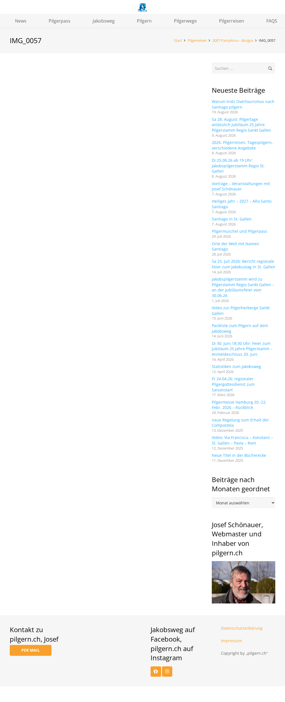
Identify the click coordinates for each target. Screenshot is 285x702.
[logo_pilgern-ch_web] (143, 7)
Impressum (231, 640)
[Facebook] (156, 671)
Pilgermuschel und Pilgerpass (239, 231)
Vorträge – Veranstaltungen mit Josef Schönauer (241, 186)
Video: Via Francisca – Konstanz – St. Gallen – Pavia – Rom (242, 440)
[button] (30, 20)
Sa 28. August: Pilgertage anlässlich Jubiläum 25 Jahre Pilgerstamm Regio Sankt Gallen (241, 125)
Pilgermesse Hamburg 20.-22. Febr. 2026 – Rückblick (239, 404)
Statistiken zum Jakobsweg (236, 366)
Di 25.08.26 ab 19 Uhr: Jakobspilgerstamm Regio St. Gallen (238, 166)
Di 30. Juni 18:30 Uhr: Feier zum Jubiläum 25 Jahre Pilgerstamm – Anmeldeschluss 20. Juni (242, 349)
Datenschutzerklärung (241, 628)
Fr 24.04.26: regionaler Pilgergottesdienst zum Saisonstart (233, 384)
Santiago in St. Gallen (232, 219)
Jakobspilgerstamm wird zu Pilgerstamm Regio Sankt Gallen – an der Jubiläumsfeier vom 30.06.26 (243, 287)
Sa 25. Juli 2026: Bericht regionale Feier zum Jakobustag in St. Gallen (243, 264)
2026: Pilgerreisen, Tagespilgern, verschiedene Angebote (242, 145)
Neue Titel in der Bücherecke (239, 455)
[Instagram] (167, 671)
